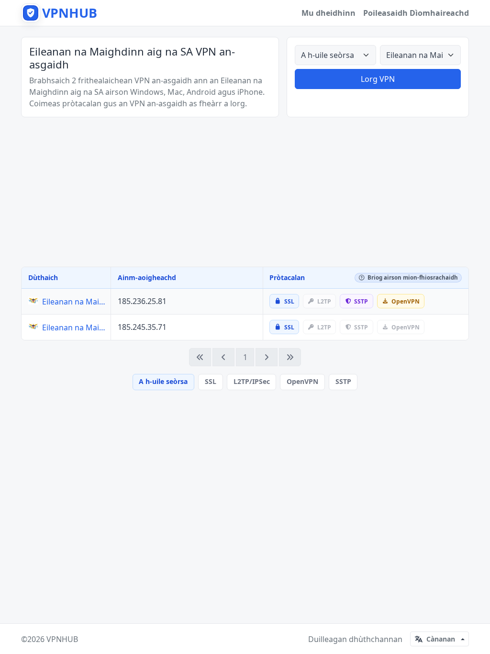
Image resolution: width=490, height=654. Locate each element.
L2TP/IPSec (252, 381)
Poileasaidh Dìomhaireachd (416, 13)
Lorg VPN (378, 79)
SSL (210, 381)
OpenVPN (302, 381)
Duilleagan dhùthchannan (355, 639)
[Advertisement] (245, 192)
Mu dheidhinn (328, 13)
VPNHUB (62, 639)
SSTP (343, 381)
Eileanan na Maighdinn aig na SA (74, 301)
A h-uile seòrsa (163, 381)
